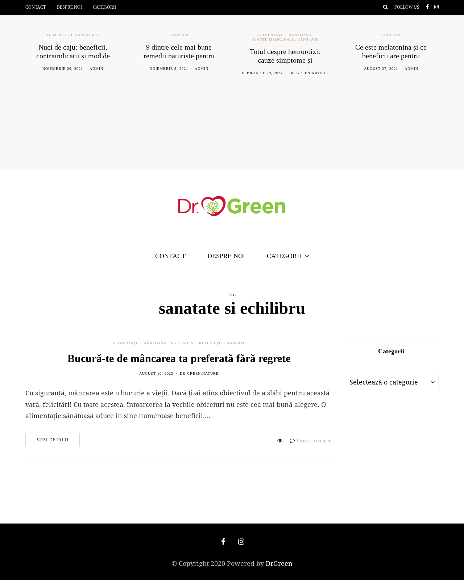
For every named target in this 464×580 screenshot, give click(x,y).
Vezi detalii (53, 439)
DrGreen (279, 563)
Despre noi (69, 7)
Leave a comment (315, 441)
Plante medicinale (273, 39)
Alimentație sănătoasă (73, 35)
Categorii (104, 7)
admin (96, 69)
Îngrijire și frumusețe (195, 343)
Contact (35, 7)
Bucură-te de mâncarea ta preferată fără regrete (178, 358)
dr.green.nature (308, 73)
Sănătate (179, 35)
